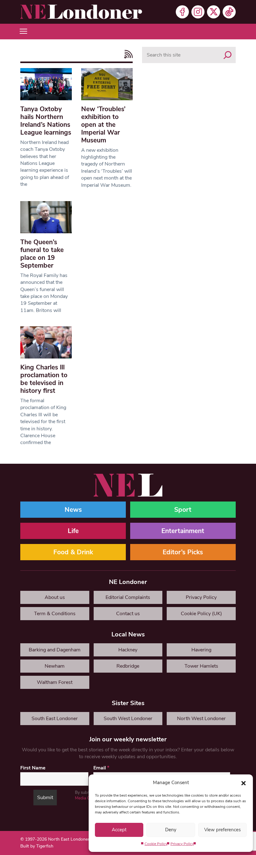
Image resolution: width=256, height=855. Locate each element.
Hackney (127, 649)
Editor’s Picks (183, 552)
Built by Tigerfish (36, 846)
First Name (33, 767)
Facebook (182, 11)
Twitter (213, 11)
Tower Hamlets (201, 666)
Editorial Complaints (128, 597)
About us (55, 597)
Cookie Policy (156, 843)
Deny (170, 830)
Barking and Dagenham (55, 649)
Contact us (128, 613)
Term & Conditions (55, 613)
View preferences (222, 830)
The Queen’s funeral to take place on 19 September (42, 254)
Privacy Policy (182, 843)
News (73, 509)
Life (73, 530)
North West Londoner (201, 718)
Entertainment (182, 530)
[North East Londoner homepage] (81, 12)
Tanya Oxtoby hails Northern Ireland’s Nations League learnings (45, 121)
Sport (182, 509)
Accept (119, 830)
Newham (55, 666)
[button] (243, 782)
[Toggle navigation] (23, 31)
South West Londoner (128, 718)
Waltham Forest (54, 682)
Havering (201, 649)
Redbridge (127, 666)
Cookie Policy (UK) (201, 613)
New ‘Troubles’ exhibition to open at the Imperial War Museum (103, 125)
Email (101, 767)
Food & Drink (73, 552)
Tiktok (229, 11)
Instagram (197, 11)
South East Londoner (55, 718)
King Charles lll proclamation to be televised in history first (43, 379)
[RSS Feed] (127, 54)
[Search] (227, 55)
